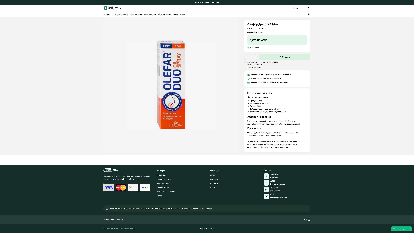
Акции (159, 195)
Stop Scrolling (118, 219)
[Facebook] (305, 219)
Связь (212, 187)
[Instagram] (309, 219)
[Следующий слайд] (411, 2)
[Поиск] (309, 14)
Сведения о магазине (254, 67)
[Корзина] (308, 8)
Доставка (214, 179)
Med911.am (113, 228)
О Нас (212, 175)
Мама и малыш (163, 183)
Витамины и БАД (164, 179)
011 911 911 (274, 177)
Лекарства (161, 175)
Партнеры (214, 183)
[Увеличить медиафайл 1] (171, 85)
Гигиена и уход (163, 187)
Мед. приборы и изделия (166, 191)
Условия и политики (207, 228)
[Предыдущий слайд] (2, 2)
